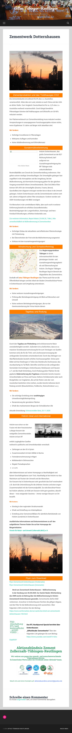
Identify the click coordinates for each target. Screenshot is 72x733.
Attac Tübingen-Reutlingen (36, 8)
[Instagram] (4, 717)
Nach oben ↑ (64, 728)
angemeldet (21, 699)
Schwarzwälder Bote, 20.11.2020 (38, 411)
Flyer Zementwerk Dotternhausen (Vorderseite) (27, 582)
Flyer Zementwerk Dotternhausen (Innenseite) (26, 585)
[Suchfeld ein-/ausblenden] (68, 23)
